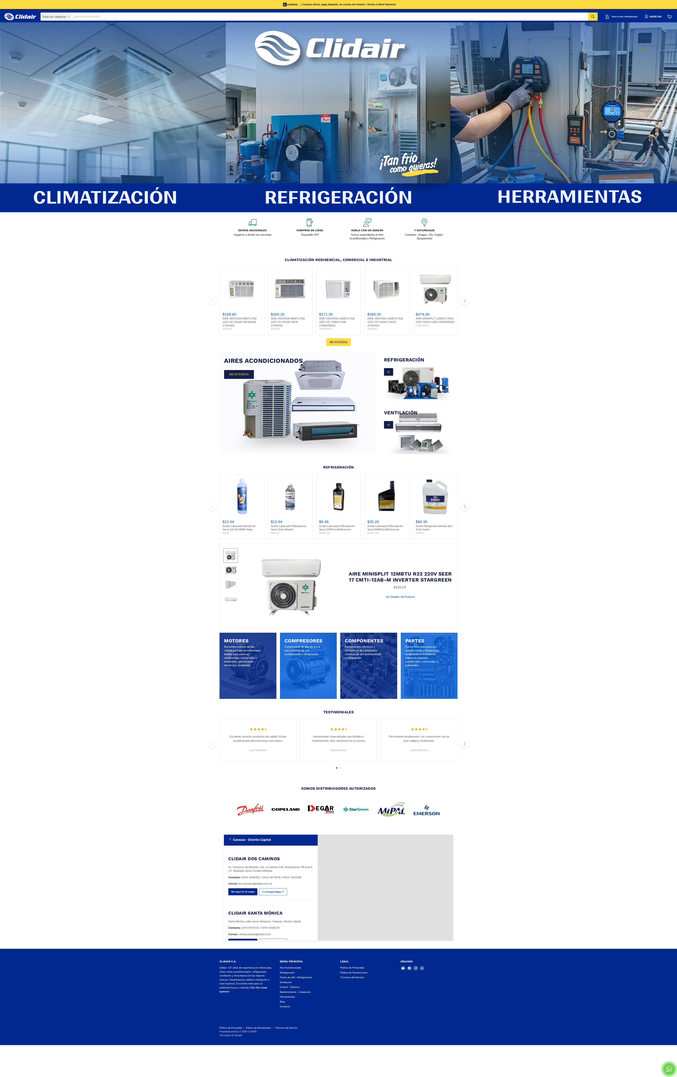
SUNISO (420, 533)
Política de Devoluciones (353, 972)
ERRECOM (324, 533)
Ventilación (286, 982)
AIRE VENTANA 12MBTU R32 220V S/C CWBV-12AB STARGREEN (337, 322)
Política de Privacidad (352, 967)
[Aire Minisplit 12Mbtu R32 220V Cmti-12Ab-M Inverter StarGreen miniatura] (231, 555)
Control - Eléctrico (290, 987)
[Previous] (212, 301)
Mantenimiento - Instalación (295, 992)
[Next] (464, 301)
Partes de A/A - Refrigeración (296, 977)
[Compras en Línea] (309, 229)
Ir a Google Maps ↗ (273, 891)
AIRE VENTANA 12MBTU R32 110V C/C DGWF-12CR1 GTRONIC (385, 322)
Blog (282, 1001)
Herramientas (287, 996)
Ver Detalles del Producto (400, 596)
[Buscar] (593, 17)
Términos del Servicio (352, 977)
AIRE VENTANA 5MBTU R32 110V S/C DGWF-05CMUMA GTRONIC (239, 322)
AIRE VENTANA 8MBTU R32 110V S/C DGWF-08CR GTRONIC (288, 322)
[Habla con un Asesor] (367, 229)
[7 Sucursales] (424, 229)
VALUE (225, 533)
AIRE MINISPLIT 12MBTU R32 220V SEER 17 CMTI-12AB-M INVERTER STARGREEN (400, 577)
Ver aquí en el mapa (243, 891)
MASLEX (275, 533)
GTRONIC (227, 329)
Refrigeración (287, 972)
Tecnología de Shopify (230, 1035)
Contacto (285, 1006)
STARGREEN (325, 329)
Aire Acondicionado (290, 967)
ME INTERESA (338, 342)
